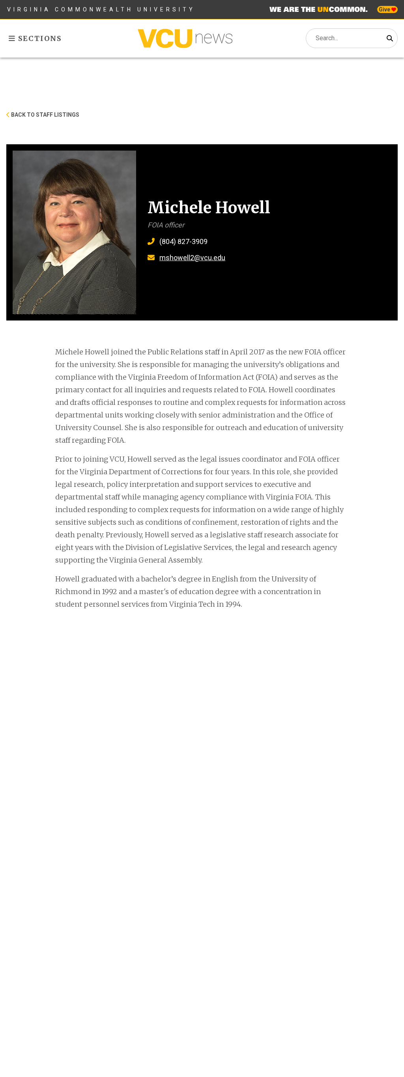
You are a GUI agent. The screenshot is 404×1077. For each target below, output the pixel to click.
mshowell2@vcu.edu (192, 257)
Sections (39, 38)
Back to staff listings (44, 115)
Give (385, 9)
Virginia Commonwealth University (101, 9)
